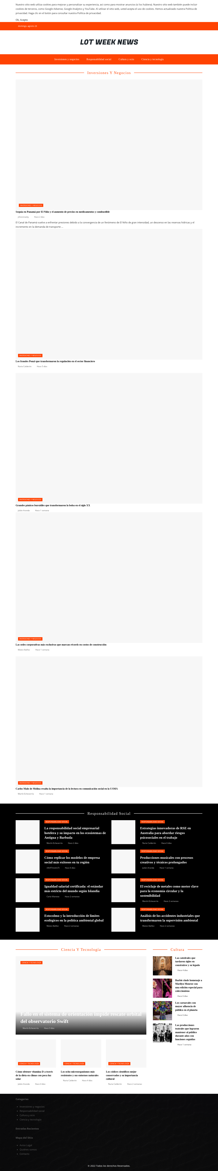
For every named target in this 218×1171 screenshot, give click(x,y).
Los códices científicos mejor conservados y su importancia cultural (122, 1075)
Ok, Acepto (22, 19)
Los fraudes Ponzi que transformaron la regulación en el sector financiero (55, 361)
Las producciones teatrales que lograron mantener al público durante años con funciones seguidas (187, 1032)
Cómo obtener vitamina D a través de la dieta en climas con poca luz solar (34, 1075)
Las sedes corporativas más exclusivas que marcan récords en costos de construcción (61, 644)
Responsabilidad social (57, 822)
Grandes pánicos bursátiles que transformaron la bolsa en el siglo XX (53, 505)
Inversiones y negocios (31, 205)
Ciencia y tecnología (31, 963)
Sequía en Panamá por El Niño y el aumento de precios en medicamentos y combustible (63, 211)
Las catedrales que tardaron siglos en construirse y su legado (187, 961)
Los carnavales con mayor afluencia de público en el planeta (186, 1006)
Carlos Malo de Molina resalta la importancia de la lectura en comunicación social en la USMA (67, 788)
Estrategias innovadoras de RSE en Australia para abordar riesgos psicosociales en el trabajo (165, 832)
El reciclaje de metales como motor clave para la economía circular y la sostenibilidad (169, 890)
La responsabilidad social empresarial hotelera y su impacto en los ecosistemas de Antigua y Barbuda (75, 832)
